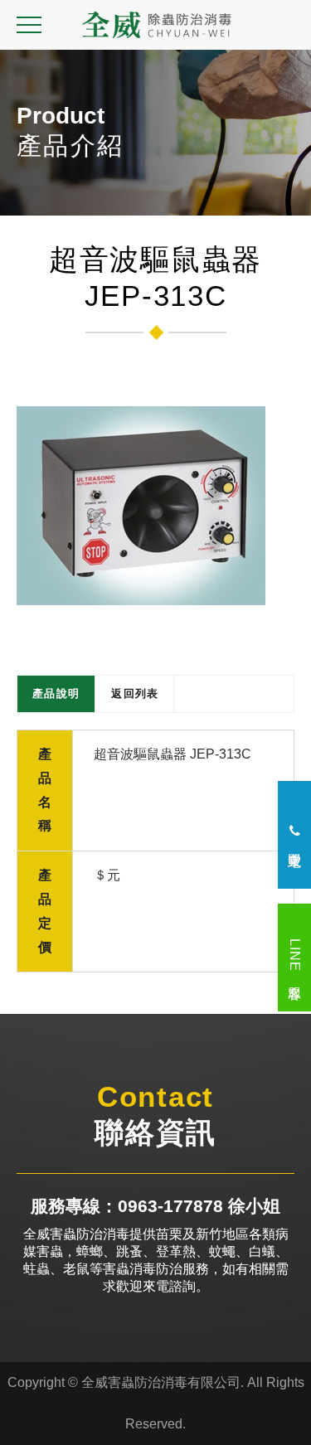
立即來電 (295, 842)
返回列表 (134, 693)
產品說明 (56, 693)
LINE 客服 (295, 957)
